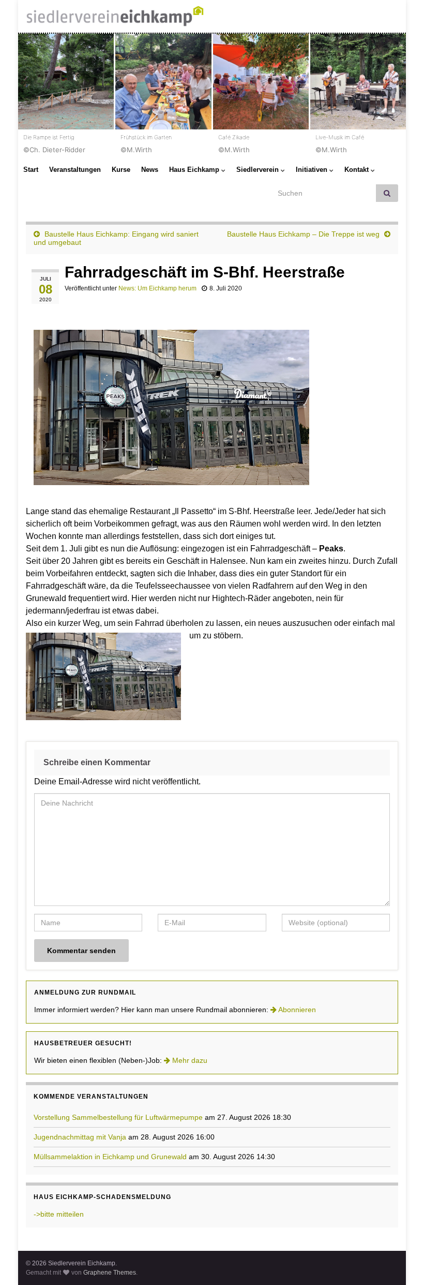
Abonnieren (296, 1009)
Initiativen (312, 169)
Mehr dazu (188, 1060)
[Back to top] (401, 1262)
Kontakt (357, 169)
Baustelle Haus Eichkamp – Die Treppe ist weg (303, 234)
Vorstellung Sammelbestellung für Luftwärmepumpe (118, 1117)
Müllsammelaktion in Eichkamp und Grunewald (110, 1156)
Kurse (121, 169)
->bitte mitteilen (59, 1214)
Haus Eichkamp (195, 169)
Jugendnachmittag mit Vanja (80, 1137)
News (149, 169)
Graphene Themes (109, 1272)
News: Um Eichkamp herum (157, 288)
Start (30, 169)
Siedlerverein (258, 169)
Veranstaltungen (75, 169)
